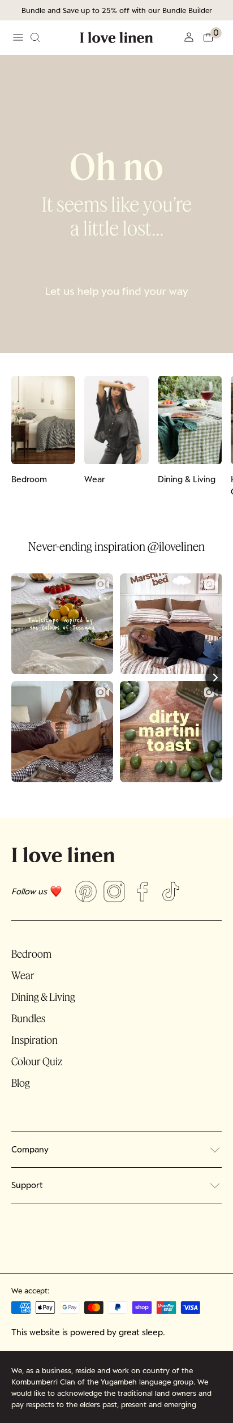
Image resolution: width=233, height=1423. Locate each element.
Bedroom (31, 954)
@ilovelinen (176, 546)
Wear (22, 975)
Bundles (28, 1018)
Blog (20, 1083)
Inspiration (34, 1040)
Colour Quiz (36, 1061)
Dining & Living (43, 997)
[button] (212, 37)
